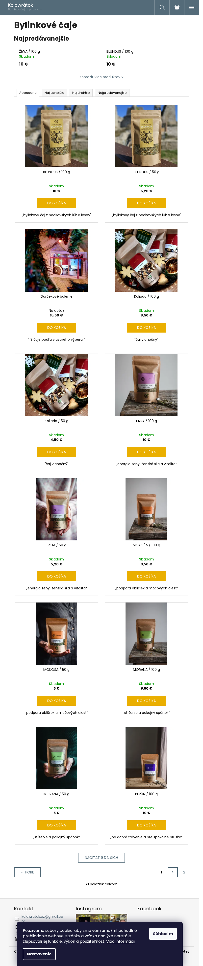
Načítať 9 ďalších (101, 857)
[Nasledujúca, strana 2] (173, 872)
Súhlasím (163, 934)
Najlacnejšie (54, 92)
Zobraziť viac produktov (99, 76)
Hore (29, 872)
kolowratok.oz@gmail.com (42, 919)
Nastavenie (39, 954)
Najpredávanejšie (112, 92)
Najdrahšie (81, 92)
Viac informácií (120, 941)
